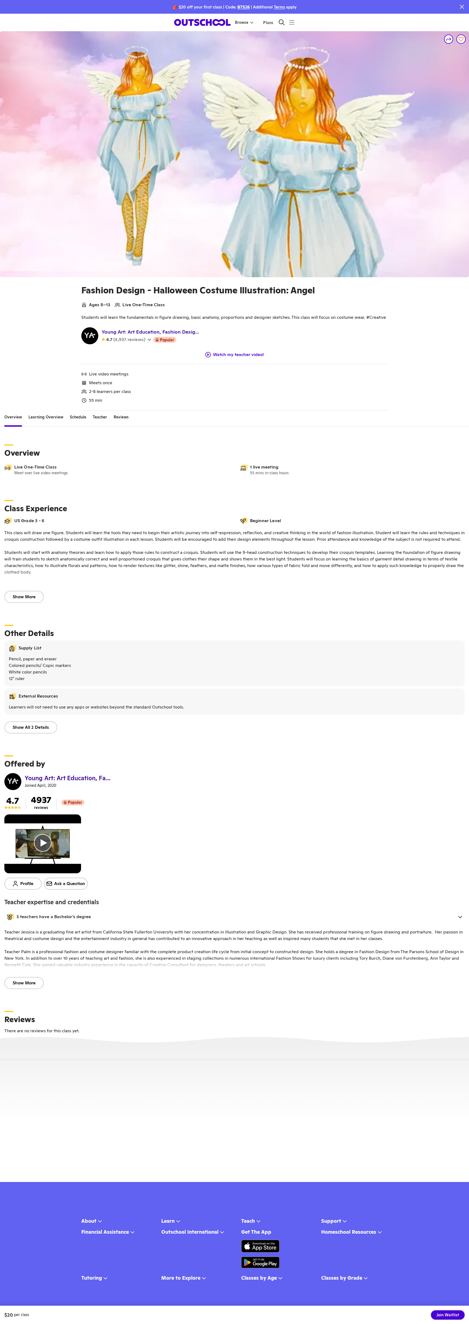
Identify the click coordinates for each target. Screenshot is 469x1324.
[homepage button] (202, 22)
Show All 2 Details (31, 727)
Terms (279, 7)
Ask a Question (69, 883)
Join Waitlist (447, 1315)
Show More (24, 597)
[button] (234, 916)
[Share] (448, 39)
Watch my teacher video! (238, 354)
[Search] (281, 22)
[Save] (461, 39)
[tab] (13, 417)
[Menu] (292, 22)
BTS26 (243, 7)
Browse (241, 22)
